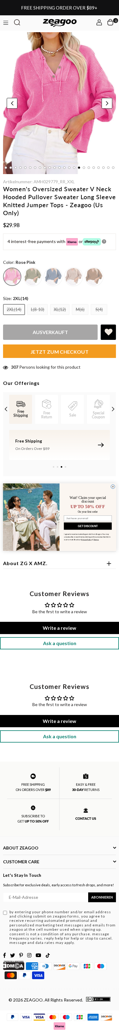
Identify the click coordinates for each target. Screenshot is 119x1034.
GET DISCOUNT (88, 525)
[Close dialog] (113, 486)
